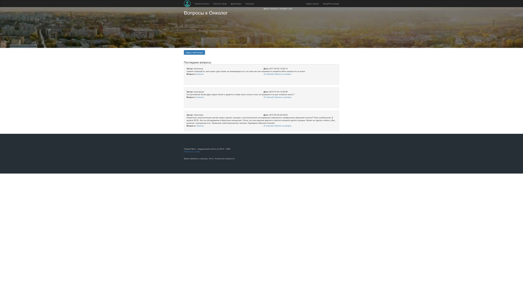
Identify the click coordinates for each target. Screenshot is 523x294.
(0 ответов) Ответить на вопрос (277, 74)
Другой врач (236, 3)
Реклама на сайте (192, 151)
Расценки (250, 3)
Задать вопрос (312, 3)
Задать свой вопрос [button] (194, 52)
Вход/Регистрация (331, 3)
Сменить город (220, 3)
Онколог (218, 12)
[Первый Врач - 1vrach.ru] (187, 3)
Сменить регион (202, 3)
